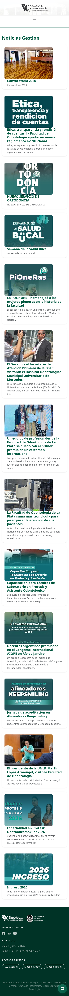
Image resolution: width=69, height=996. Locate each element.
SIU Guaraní (11, 966)
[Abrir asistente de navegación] (62, 988)
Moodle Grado (32, 966)
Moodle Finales (54, 966)
